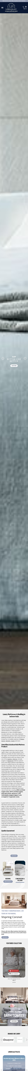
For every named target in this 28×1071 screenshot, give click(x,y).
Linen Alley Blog (14, 1052)
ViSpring (14, 759)
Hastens (9, 759)
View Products (8, 881)
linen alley (19, 1068)
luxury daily (14, 1070)
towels (13, 741)
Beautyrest (10, 760)
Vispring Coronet (11, 917)
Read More (14, 855)
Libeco (14, 980)
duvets (3, 741)
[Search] (23, 7)
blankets (8, 741)
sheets (22, 739)
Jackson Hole (14, 1068)
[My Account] (26, 7)
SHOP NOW (14, 365)
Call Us (5, 937)
